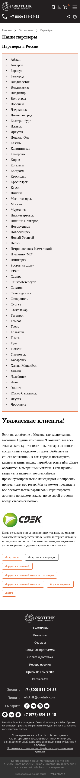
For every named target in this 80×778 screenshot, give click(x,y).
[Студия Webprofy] (57, 773)
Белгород (17, 76)
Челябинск (18, 376)
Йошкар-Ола (20, 137)
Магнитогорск (21, 198)
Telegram (11, 714)
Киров (15, 159)
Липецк (16, 193)
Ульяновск (18, 354)
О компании (26, 30)
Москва (16, 204)
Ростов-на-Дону (22, 265)
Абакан (16, 59)
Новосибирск (20, 232)
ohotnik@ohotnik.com (39, 697)
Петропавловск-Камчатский (31, 248)
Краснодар (18, 176)
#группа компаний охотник (23, 584)
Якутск (16, 398)
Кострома (18, 170)
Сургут (16, 304)
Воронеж (17, 104)
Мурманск (18, 209)
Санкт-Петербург (23, 282)
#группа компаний (17, 566)
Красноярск (19, 181)
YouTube (46, 706)
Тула (14, 343)
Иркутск (17, 131)
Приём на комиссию (40, 672)
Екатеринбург (21, 120)
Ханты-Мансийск (23, 365)
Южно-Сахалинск (24, 393)
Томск (15, 337)
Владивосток (20, 81)
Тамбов (16, 321)
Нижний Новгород (24, 220)
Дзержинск (19, 109)
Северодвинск (21, 293)
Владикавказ (20, 87)
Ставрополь (19, 298)
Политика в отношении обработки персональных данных (40, 749)
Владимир (18, 92)
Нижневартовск (22, 215)
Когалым (17, 165)
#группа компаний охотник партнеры (29, 575)
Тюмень (16, 348)
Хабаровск (18, 359)
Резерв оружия (40, 664)
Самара (16, 276)
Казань (16, 143)
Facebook (27, 706)
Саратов (17, 287)
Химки (16, 371)
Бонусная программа (40, 650)
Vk (33, 706)
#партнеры (12, 557)
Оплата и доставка (40, 657)
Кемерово (18, 154)
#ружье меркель (60, 584)
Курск (15, 187)
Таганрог (17, 315)
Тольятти (17, 332)
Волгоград (18, 98)
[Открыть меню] (74, 7)
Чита (14, 382)
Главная (7, 30)
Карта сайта (40, 679)
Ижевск (16, 126)
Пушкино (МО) (22, 254)
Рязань (15, 270)
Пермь (15, 243)
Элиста (16, 387)
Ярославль (18, 404)
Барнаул (16, 70)
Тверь (15, 326)
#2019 (9, 593)
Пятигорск (18, 259)
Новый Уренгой (22, 237)
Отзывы (40, 642)
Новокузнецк (20, 226)
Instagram (40, 706)
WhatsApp (5, 714)
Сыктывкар (19, 309)
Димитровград (21, 115)
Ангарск (17, 65)
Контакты (40, 635)
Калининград (20, 148)
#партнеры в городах (41, 557)
